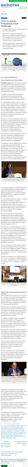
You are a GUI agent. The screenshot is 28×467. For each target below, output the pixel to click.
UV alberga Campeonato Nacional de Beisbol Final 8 (20, 443)
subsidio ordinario (8, 437)
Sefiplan (7, 436)
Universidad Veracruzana (18, 1)
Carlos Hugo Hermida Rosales (13, 425)
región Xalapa (16, 433)
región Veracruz (9, 433)
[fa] (13, 455)
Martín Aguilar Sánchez (13, 432)
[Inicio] (10, 7)
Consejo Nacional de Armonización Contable (10, 426)
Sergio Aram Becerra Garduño (16, 436)
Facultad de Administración (13, 429)
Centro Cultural (23, 425)
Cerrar (10, 465)
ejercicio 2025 (4, 429)
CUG (11, 428)
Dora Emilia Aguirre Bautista (18, 428)
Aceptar (4, 465)
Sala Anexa (10, 435)
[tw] (15, 455)
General (13, 423)
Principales (17, 423)
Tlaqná (14, 437)
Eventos (4, 18)
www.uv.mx (15, 453)
